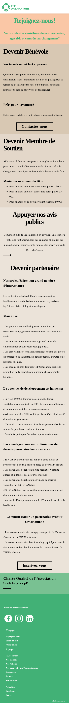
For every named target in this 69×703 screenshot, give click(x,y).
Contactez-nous (35, 126)
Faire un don (12, 640)
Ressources (11, 672)
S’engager (10, 630)
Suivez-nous (11, 680)
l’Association (12, 655)
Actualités (10, 687)
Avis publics (11, 644)
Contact (9, 676)
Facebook (10, 691)
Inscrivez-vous (35, 565)
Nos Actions (11, 664)
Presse (9, 695)
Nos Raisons (11, 659)
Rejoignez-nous (13, 636)
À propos (10, 649)
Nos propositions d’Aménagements (22, 668)
